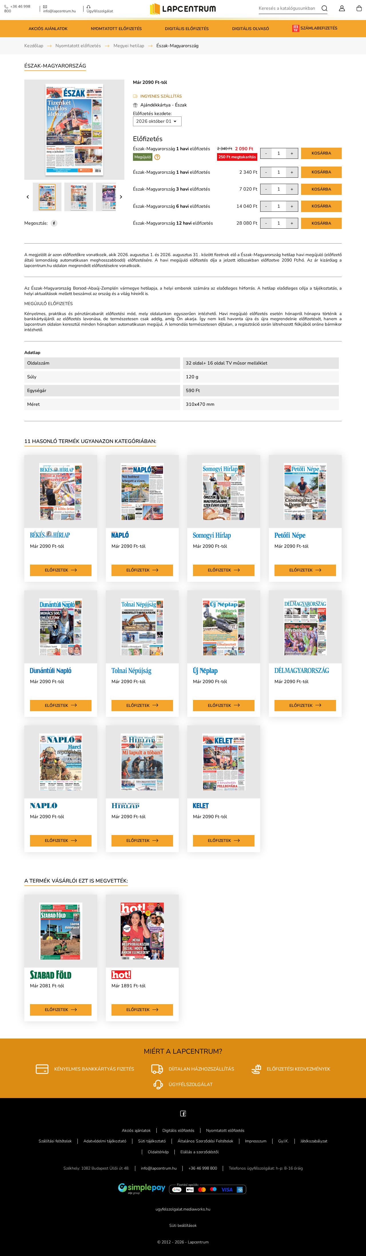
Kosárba (321, 153)
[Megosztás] (54, 223)
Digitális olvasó (250, 28)
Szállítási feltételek (55, 1141)
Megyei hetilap (129, 46)
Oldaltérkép (158, 1152)
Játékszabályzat (314, 1141)
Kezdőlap (33, 46)
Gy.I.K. (283, 1141)
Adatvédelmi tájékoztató (104, 1141)
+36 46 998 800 (202, 1168)
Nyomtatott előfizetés (116, 28)
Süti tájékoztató (152, 1141)
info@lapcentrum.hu (159, 1168)
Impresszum (255, 1141)
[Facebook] (183, 1113)
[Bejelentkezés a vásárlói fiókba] (342, 8)
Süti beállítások (183, 1225)
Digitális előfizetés (187, 28)
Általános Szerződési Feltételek (205, 1141)
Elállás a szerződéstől (199, 1152)
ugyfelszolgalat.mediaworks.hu (183, 1209)
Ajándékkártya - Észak (163, 105)
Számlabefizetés (318, 28)
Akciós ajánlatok (48, 28)
